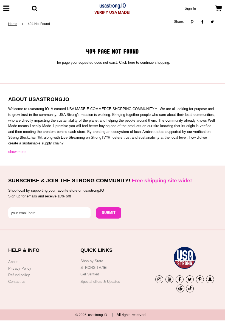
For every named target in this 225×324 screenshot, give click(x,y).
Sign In (190, 8)
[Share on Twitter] (212, 22)
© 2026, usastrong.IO (91, 315)
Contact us (17, 282)
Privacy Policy (19, 268)
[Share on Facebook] (202, 22)
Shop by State (91, 261)
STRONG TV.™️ (93, 268)
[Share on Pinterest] (193, 22)
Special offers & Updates (100, 282)
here (131, 62)
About (13, 262)
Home (12, 24)
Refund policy (19, 275)
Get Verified (89, 274)
